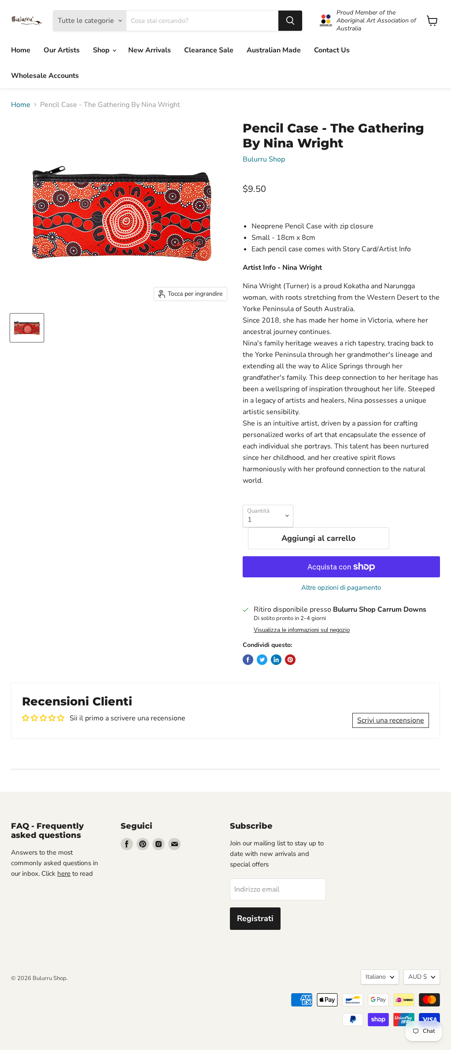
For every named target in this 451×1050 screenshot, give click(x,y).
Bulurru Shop (264, 159)
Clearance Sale (208, 50)
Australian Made (274, 50)
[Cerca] (290, 21)
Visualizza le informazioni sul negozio (302, 630)
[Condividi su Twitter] (262, 659)
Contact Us (332, 50)
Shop (102, 50)
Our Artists (62, 50)
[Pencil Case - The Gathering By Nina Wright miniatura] (27, 328)
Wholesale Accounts (45, 76)
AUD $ (417, 977)
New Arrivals (149, 50)
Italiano (376, 977)
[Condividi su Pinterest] (290, 659)
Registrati (255, 918)
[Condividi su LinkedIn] (276, 659)
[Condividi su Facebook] (248, 659)
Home (20, 50)
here (63, 873)
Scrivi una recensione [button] (390, 720)
